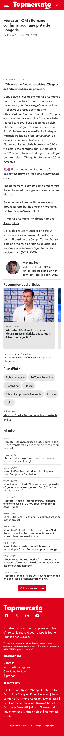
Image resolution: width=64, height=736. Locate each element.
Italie (9, 402)
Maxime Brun (31, 262)
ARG (36, 725)
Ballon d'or (12, 690)
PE (45, 725)
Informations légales (16, 667)
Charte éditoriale (14, 671)
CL (41, 725)
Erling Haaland (39, 694)
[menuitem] (58, 5)
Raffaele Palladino (42, 377)
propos (10, 676)
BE (49, 725)
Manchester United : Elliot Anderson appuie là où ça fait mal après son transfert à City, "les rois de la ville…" (31, 487)
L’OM (7, 84)
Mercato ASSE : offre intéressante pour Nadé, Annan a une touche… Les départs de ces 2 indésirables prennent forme (30, 533)
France (51, 394)
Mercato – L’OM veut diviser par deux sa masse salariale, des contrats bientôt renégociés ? (28, 333)
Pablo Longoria (15, 377)
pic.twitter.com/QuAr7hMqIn (21, 211)
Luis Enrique (20, 694)
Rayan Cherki (45, 703)
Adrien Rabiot (33, 711)
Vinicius (29, 703)
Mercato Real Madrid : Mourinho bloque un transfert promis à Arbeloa (28, 473)
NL (53, 725)
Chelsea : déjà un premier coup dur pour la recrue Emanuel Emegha (28, 459)
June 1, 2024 (11, 223)
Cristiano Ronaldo (29, 698)
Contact (8, 662)
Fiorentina (12, 385)
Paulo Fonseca (12, 711)
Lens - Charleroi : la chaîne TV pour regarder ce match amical (32, 518)
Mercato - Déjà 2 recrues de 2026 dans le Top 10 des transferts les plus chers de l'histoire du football (31, 444)
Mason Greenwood (43, 707)
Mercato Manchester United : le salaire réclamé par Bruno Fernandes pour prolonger (31, 548)
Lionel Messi (50, 698)
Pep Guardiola (12, 703)
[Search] (58, 5)
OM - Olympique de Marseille (23, 394)
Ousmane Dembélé (15, 707)
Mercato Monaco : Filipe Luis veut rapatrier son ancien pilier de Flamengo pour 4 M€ (31, 577)
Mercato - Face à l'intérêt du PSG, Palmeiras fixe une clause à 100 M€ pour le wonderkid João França (30, 503)
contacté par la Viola (35, 148)
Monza (29, 385)
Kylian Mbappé (30, 690)
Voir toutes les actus (32, 588)
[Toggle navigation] (6, 5)
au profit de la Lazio (38, 243)
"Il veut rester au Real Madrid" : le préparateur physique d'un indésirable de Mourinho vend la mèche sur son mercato (31, 562)
